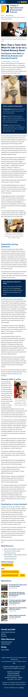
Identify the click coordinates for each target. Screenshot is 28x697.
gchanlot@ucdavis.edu (10, 553)
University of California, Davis (10, 666)
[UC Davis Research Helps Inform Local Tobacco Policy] (4, 587)
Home (2, 15)
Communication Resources (8, 632)
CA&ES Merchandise (6, 642)
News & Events (9, 15)
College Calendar (5, 644)
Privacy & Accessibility (13, 673)
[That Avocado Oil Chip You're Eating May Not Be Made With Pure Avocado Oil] (4, 595)
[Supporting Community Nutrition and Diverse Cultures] (4, 610)
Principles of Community (13, 675)
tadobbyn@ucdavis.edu (10, 559)
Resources (4, 636)
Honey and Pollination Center (10, 575)
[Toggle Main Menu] (2, 2)
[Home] (5, 9)
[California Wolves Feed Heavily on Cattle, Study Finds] (4, 618)
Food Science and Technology (10, 572)
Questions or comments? (13, 672)
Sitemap (20, 677)
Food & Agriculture (7, 565)
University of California (11, 677)
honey (22, 575)
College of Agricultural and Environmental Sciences (16, 8)
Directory (3, 634)
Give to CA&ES (5, 649)
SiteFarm (21, 687)
